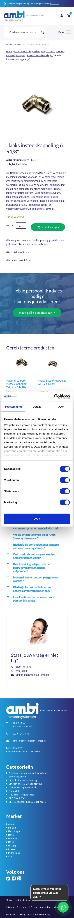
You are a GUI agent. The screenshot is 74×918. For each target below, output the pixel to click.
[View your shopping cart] (68, 16)
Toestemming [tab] (13, 406)
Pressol (12, 849)
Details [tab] (37, 406)
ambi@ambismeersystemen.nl (32, 674)
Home (9, 44)
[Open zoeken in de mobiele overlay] (24, 32)
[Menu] (64, 32)
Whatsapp (21, 670)
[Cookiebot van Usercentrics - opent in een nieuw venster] (54, 396)
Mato (11, 834)
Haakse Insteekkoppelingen (40, 55)
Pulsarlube (14, 852)
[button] (36, 536)
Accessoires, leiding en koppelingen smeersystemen (39, 51)
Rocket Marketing (40, 914)
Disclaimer (23, 907)
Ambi (11, 824)
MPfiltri (12, 842)
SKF (10, 856)
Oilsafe (12, 845)
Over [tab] (61, 406)
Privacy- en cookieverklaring (46, 907)
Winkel (17, 44)
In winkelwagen (50, 227)
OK (36, 518)
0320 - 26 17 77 (54, 4)
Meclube (12, 838)
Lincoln (12, 827)
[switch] (65, 480)
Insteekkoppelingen (15, 55)
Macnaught (14, 831)
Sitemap (10, 907)
